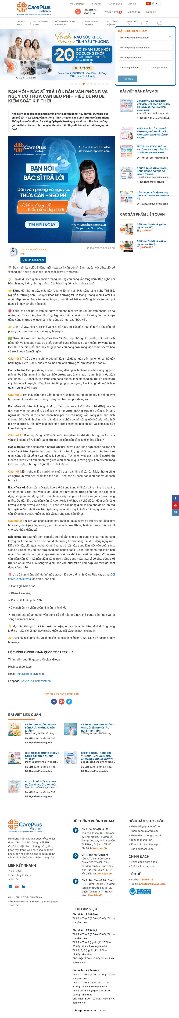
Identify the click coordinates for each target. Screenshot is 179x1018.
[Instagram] (175, 512)
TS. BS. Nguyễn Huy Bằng (154, 203)
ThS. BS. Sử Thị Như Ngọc (154, 157)
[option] (89, 54)
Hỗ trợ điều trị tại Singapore (65, 23)
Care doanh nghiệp (91, 23)
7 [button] (95, 84)
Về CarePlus (77, 3)
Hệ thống (95, 3)
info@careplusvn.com (152, 883)
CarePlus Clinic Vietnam (36, 681)
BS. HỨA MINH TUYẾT (152, 182)
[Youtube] (175, 505)
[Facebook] (175, 498)
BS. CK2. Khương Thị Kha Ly (155, 118)
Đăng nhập (134, 11)
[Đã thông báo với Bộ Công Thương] (139, 891)
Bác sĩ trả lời (132, 23)
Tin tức (147, 23)
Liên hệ (132, 3)
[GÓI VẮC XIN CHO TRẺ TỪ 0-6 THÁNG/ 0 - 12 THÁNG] (89, 54)
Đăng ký (151, 11)
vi (153, 3)
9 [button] (103, 84)
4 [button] (84, 84)
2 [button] (76, 84)
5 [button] (88, 84)
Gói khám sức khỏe (40, 23)
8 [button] (99, 84)
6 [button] (91, 84)
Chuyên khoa (21, 23)
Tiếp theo (128, 78)
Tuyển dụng (115, 3)
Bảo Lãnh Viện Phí (112, 23)
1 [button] (72, 84)
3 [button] (80, 84)
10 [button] (107, 84)
